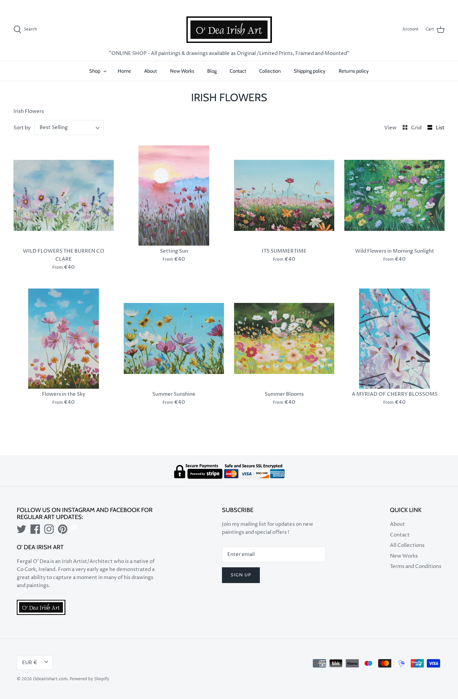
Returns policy (354, 71)
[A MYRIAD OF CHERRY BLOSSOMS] (394, 339)
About (150, 71)
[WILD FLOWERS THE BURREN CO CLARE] (63, 195)
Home (124, 71)
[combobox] (69, 127)
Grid (416, 127)
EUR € (431, 4)
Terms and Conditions (415, 566)
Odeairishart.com (50, 679)
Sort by (22, 127)
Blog (212, 71)
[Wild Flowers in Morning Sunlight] (394, 195)
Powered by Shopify (89, 679)
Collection (270, 71)
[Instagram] (49, 529)
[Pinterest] (62, 529)
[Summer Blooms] (284, 339)
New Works (182, 71)
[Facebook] (35, 529)
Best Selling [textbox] (54, 127)
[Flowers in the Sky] (63, 339)
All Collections (407, 545)
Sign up (241, 575)
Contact (238, 71)
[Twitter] (21, 529)
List (440, 127)
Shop (94, 71)
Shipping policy (310, 71)
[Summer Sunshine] (174, 339)
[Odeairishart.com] (229, 29)
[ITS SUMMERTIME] (284, 195)
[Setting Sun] (174, 195)
